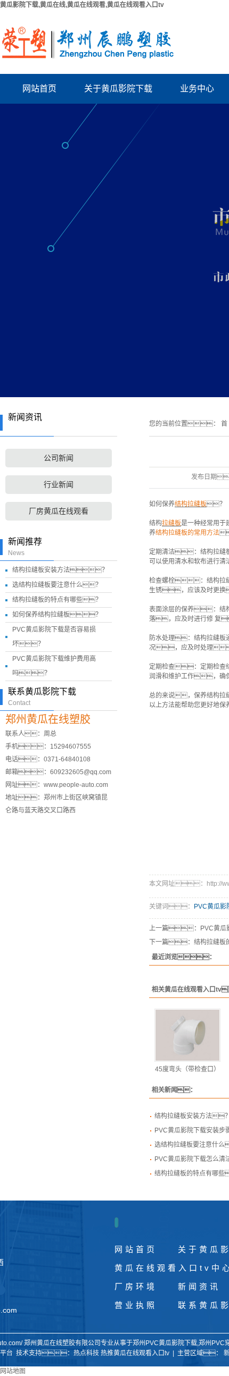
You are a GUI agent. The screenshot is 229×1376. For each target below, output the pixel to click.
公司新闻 (58, 458)
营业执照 (135, 1305)
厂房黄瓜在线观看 (58, 511)
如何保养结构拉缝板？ (57, 614)
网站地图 (13, 1371)
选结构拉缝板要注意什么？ (57, 585)
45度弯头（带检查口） (187, 1069)
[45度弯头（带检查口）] (187, 1035)
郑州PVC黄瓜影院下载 (165, 1343)
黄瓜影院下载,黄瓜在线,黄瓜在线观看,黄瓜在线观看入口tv (82, 5)
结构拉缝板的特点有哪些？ (57, 599)
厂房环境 (135, 1286)
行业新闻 (58, 485)
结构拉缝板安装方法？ (60, 570)
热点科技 (86, 1353)
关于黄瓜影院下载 (118, 88)
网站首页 (39, 88)
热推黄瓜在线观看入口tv (135, 1353)
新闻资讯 (199, 1286)
